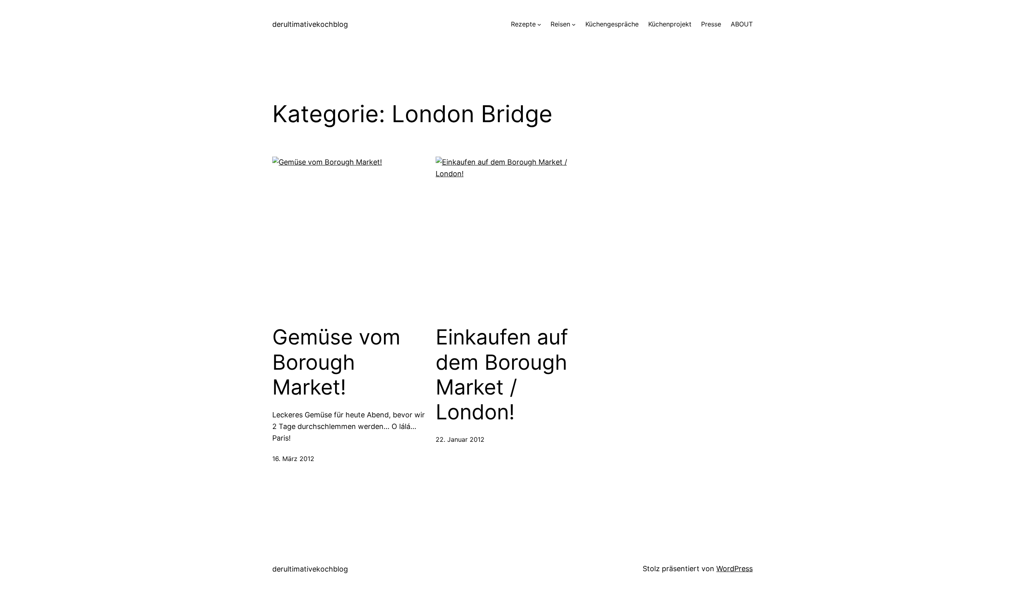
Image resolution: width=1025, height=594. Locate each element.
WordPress (734, 568)
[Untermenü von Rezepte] (539, 24)
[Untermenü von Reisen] (574, 24)
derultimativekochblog (310, 24)
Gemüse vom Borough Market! (336, 362)
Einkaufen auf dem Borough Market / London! (502, 375)
